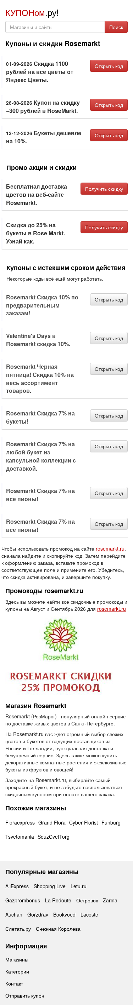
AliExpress (17, 886)
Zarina (110, 900)
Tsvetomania (19, 836)
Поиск (116, 26)
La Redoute (58, 900)
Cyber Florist (83, 822)
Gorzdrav (37, 914)
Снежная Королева (58, 928)
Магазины (16, 959)
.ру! (32, 12)
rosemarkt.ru (110, 548)
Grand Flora (52, 822)
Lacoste (89, 914)
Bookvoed (64, 914)
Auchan (13, 914)
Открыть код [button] (109, 65)
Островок (87, 900)
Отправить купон (24, 995)
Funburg (111, 822)
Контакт (14, 983)
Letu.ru (79, 886)
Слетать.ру (18, 928)
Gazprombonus (22, 900)
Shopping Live (50, 886)
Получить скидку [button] (104, 188)
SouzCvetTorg (54, 836)
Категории (17, 971)
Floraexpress (20, 822)
